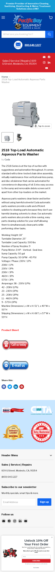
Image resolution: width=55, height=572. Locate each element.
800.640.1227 (33, 45)
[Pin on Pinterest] (21, 386)
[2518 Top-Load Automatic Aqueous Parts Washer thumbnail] (7, 137)
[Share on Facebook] (4, 386)
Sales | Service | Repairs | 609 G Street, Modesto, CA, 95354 (19, 62)
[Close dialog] (52, 537)
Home (5, 77)
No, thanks (36, 567)
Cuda (7, 159)
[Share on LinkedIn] (15, 386)
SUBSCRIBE (36, 561)
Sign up (44, 501)
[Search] (49, 34)
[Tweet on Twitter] (9, 386)
